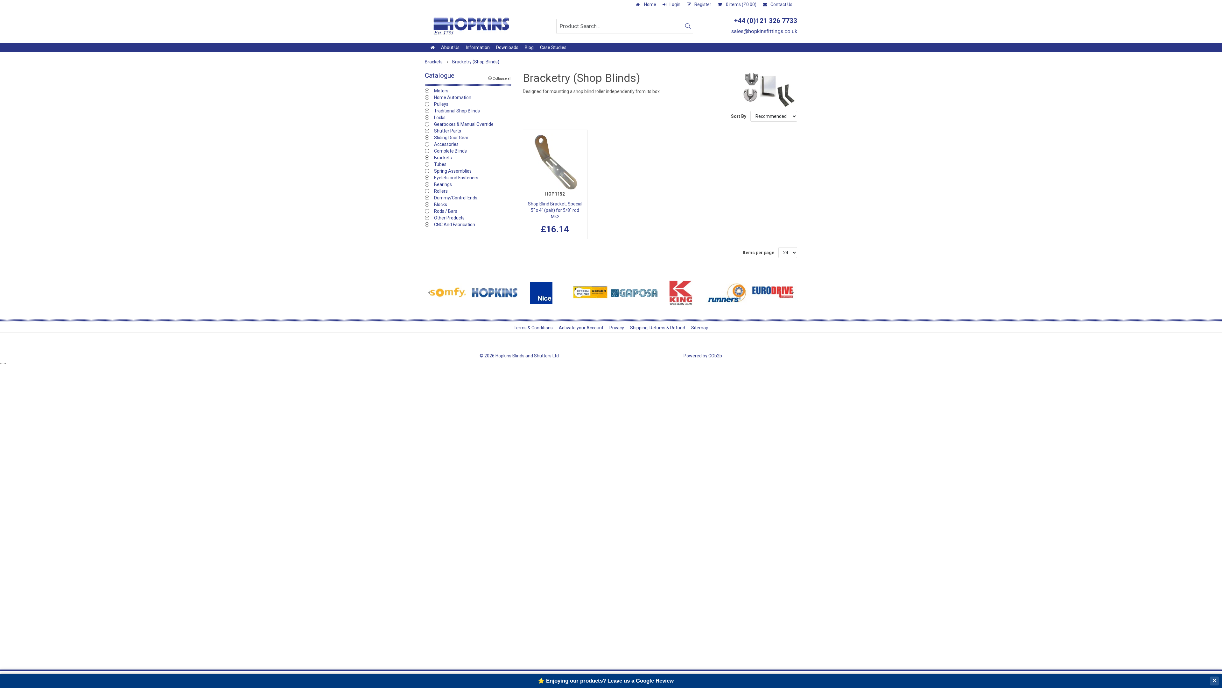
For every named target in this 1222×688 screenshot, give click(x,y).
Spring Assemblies (453, 171)
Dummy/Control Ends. (456, 197)
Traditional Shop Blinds (457, 110)
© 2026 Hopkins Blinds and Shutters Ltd (519, 355)
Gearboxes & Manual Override (464, 124)
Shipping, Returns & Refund (657, 327)
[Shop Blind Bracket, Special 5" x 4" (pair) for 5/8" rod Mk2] (555, 162)
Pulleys (441, 104)
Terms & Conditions (533, 327)
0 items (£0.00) (740, 4)
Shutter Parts (447, 130)
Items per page (758, 252)
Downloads (507, 47)
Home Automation (452, 97)
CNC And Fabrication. (455, 224)
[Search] (688, 26)
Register (702, 4)
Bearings (443, 184)
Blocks (440, 204)
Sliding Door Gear (451, 137)
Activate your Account (581, 327)
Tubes (440, 164)
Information (478, 47)
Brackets (443, 157)
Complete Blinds (450, 151)
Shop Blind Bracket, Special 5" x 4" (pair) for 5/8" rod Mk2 (555, 210)
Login (675, 4)
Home (649, 4)
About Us (450, 47)
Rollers (441, 191)
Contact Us (781, 4)
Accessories (446, 144)
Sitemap (699, 327)
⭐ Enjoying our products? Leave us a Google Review (606, 681)
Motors (441, 90)
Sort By (739, 116)
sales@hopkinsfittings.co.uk (764, 31)
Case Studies (553, 47)
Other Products (449, 217)
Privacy (616, 327)
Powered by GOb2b (703, 355)
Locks (440, 117)
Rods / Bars (445, 211)
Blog (529, 47)
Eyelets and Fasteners (456, 177)
